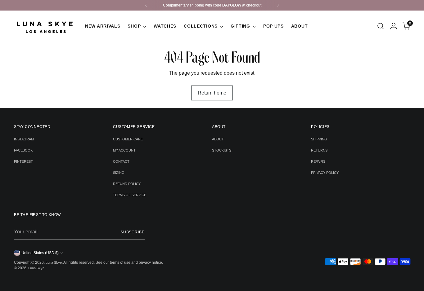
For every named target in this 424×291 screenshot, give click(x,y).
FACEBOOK (23, 150)
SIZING (118, 172)
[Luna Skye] (45, 26)
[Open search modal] (380, 26)
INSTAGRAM (24, 139)
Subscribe (132, 232)
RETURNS (319, 150)
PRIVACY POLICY (325, 172)
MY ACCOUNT (124, 150)
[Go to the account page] (393, 26)
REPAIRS (318, 161)
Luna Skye (54, 262)
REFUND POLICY (127, 184)
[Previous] (146, 5)
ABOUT (218, 139)
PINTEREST (23, 161)
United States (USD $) (40, 253)
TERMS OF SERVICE (129, 195)
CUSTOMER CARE (128, 139)
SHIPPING (319, 139)
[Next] (278, 5)
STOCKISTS (221, 150)
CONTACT (121, 161)
